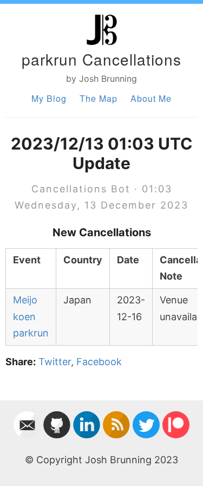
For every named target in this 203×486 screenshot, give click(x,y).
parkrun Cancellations (101, 59)
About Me (151, 98)
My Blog (49, 98)
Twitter (54, 361)
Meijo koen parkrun (31, 316)
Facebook (99, 361)
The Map (98, 98)
